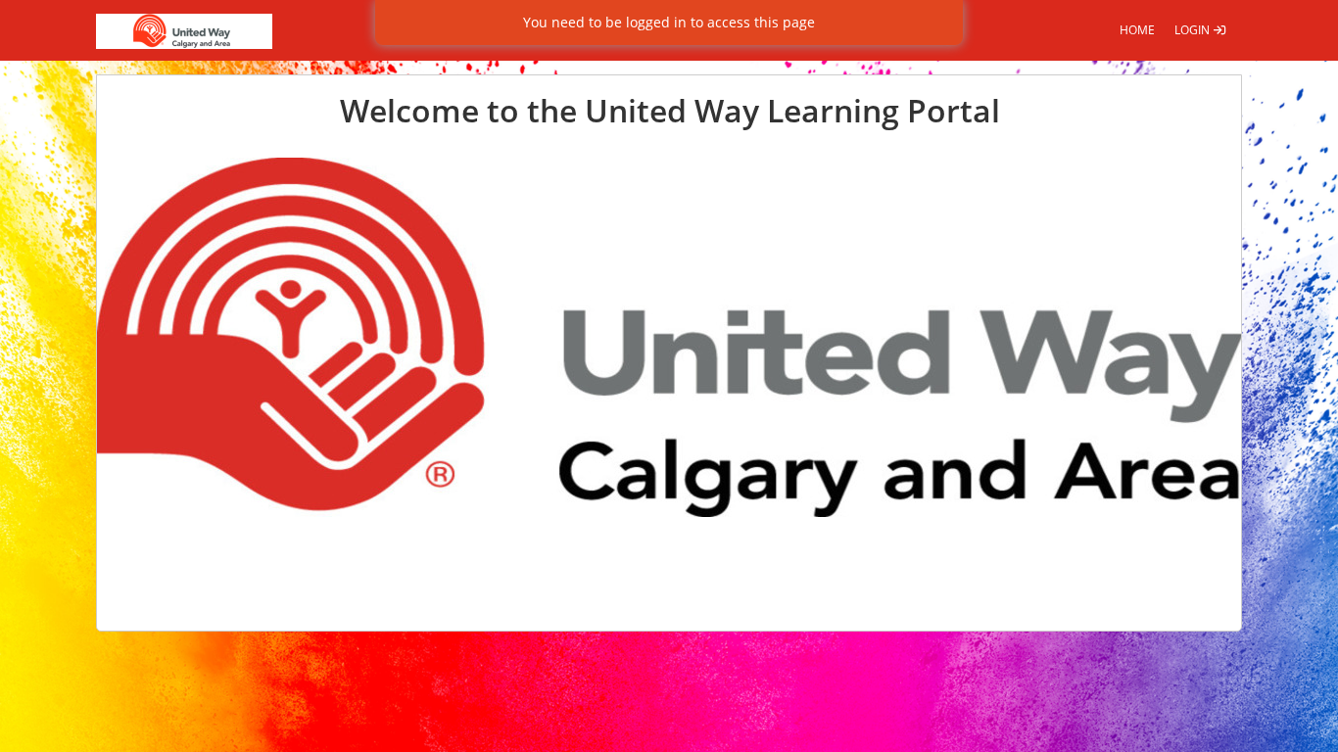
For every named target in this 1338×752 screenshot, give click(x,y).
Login (1193, 30)
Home (1137, 30)
